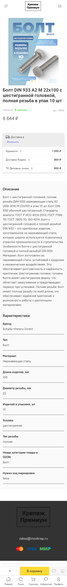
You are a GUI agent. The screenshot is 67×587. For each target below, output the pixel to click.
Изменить (13, 142)
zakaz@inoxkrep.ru (33, 538)
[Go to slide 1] (32, 81)
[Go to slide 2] (35, 81)
